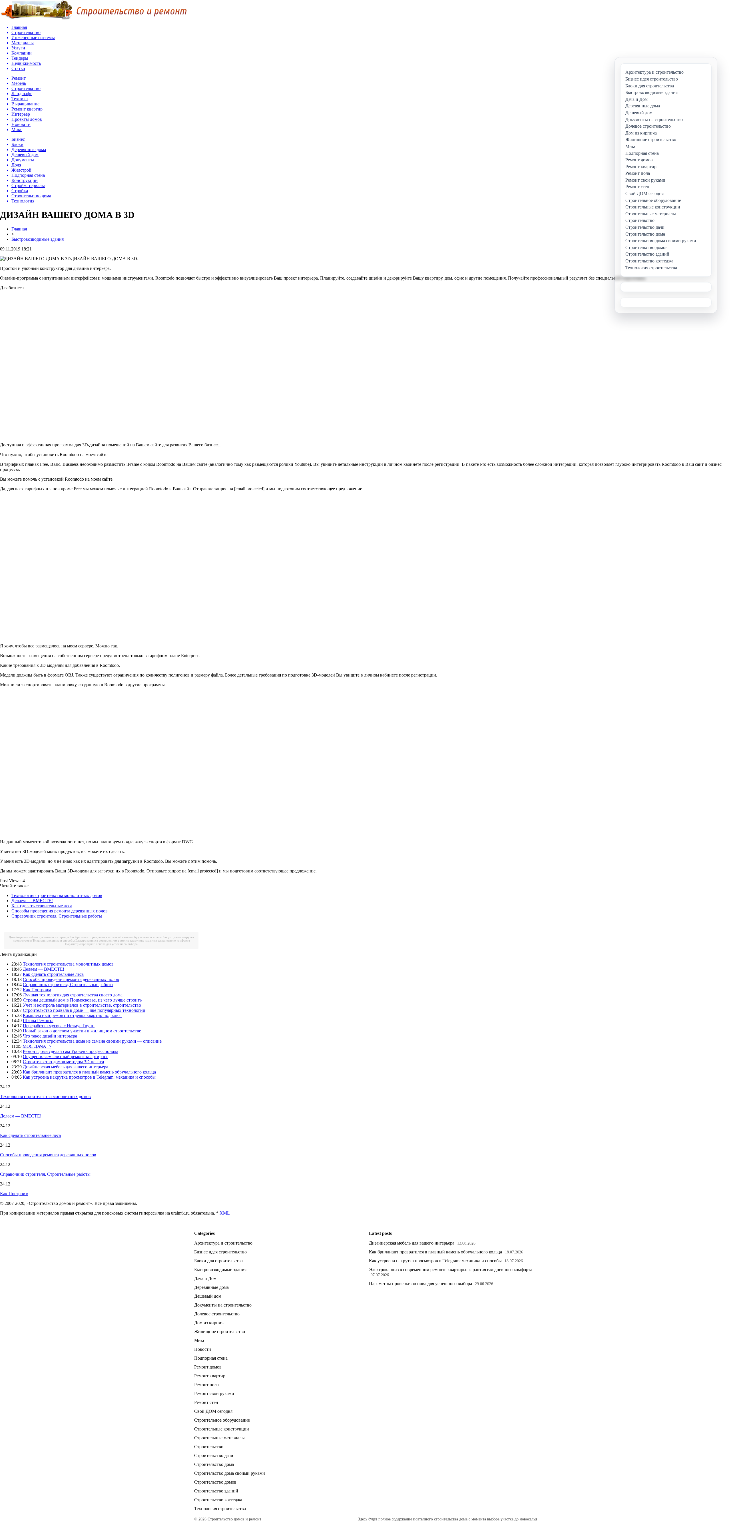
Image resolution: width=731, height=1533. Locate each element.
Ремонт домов (208, 1367)
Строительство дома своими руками (229, 1473)
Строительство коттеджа (218, 1499)
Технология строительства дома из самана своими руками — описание (92, 1041)
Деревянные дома (211, 1287)
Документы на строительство (223, 1305)
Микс (199, 1340)
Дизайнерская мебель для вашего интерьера (39, 937)
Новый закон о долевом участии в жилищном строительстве (82, 1030)
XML (225, 1213)
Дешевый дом (207, 1296)
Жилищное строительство (219, 1331)
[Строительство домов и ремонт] (93, 18)
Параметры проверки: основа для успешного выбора (101, 944)
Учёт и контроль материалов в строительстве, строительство (82, 1005)
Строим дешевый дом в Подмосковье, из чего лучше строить (82, 1000)
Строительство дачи (213, 1455)
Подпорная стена (211, 1358)
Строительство (208, 1446)
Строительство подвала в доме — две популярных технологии (84, 1010)
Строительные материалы (219, 1437)
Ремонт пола (206, 1384)
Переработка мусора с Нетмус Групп (59, 1025)
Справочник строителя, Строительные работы (56, 916)
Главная (19, 228)
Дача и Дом (205, 1278)
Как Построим (37, 989)
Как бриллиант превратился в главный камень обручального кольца (116, 937)
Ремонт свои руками (214, 1393)
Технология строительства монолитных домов (56, 895)
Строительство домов (215, 1482)
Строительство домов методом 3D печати (63, 1061)
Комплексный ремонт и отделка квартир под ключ (72, 1015)
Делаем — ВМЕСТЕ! (32, 900)
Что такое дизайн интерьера (50, 1036)
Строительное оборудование (222, 1420)
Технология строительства (220, 1508)
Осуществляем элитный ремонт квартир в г (65, 1056)
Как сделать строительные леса (41, 905)
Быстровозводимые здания (37, 239)
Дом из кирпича (210, 1322)
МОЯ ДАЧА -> (37, 1046)
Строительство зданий (216, 1490)
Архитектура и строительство (223, 1243)
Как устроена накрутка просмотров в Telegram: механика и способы (89, 1077)
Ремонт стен (206, 1402)
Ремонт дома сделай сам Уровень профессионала (70, 1051)
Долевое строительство (217, 1313)
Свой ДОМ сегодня (213, 1411)
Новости (202, 1349)
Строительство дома (214, 1464)
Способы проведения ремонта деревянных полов (59, 910)
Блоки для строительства (218, 1260)
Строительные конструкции (221, 1428)
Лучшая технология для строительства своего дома (72, 994)
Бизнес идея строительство (220, 1251)
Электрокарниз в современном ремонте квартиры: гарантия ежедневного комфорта (132, 940)
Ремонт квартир (209, 1375)
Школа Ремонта (38, 1020)
